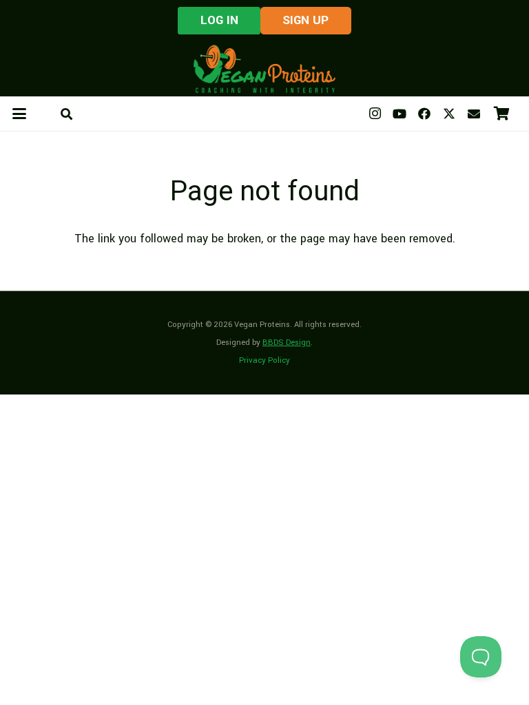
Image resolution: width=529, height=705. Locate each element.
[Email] (473, 113)
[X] (449, 113)
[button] (20, 113)
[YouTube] (399, 113)
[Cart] (501, 113)
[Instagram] (374, 113)
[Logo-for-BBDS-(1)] (264, 69)
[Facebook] (424, 113)
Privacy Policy (264, 360)
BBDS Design (286, 342)
